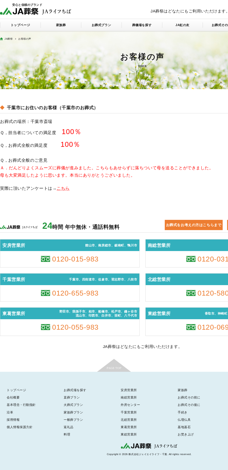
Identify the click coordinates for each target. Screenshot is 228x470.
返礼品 (68, 427)
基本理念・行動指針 (21, 405)
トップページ (20, 25)
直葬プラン (72, 397)
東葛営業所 (129, 427)
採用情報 (13, 419)
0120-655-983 (75, 293)
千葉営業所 (129, 412)
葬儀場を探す (142, 25)
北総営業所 (129, 419)
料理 (67, 434)
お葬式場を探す (75, 390)
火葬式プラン (73, 405)
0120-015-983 (75, 259)
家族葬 (61, 25)
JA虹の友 (182, 25)
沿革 (10, 412)
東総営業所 (129, 434)
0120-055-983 (75, 327)
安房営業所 (129, 390)
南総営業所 (129, 397)
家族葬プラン (73, 412)
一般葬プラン (73, 419)
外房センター (130, 405)
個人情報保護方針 (20, 427)
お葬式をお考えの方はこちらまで (193, 225)
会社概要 (13, 397)
